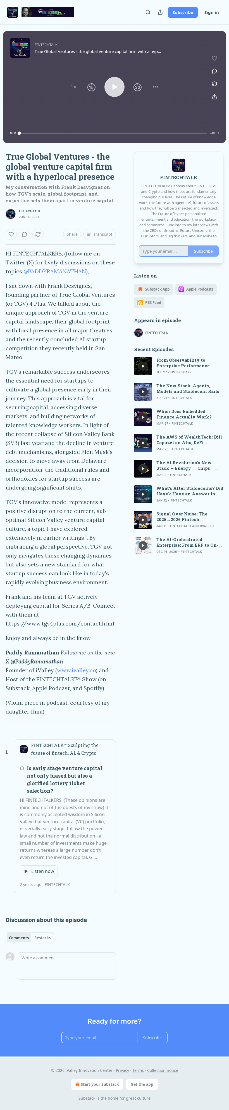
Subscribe (183, 12)
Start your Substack (100, 1084)
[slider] (113, 133)
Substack (86, 1098)
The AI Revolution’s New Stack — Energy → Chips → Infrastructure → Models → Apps (186, 465)
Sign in (211, 12)
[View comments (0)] (214, 71)
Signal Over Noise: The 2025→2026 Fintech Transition (181, 516)
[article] (179, 366)
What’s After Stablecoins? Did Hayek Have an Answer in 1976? (189, 490)
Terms (138, 1070)
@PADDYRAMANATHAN (54, 271)
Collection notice (162, 1070)
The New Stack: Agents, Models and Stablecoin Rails (187, 388)
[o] (143, 366)
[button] (73, 87)
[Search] (148, 12)
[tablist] (30, 937)
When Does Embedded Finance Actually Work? (184, 414)
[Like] (11, 234)
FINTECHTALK (29, 211)
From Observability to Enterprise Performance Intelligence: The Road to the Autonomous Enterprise (188, 362)
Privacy (122, 1070)
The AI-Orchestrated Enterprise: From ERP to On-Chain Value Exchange (187, 542)
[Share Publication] (160, 12)
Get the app (142, 1084)
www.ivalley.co (76, 670)
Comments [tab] (19, 937)
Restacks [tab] (42, 937)
